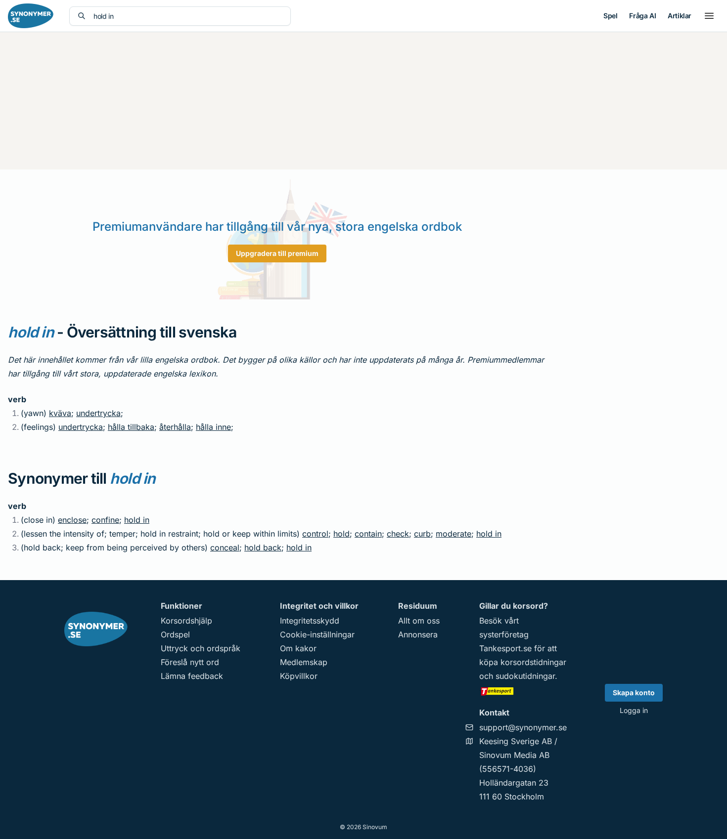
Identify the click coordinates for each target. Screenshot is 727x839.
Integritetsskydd (309, 621)
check (398, 534)
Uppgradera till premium (277, 253)
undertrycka (98, 413)
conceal (224, 547)
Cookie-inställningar (317, 634)
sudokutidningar (525, 676)
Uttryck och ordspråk (200, 648)
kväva (60, 413)
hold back (262, 547)
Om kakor (298, 648)
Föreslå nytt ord (190, 662)
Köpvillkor (299, 676)
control (315, 534)
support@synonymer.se (523, 727)
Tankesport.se (505, 648)
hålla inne (213, 427)
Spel (610, 15)
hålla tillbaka (131, 427)
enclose (72, 520)
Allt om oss (419, 621)
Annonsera (418, 634)
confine (105, 520)
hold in (136, 520)
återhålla (175, 427)
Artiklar (679, 15)
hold (341, 534)
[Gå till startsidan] (30, 15)
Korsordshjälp (186, 621)
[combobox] (187, 16)
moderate (453, 534)
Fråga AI (642, 15)
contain (368, 534)
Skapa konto (634, 692)
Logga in (634, 710)
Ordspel (175, 634)
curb (422, 534)
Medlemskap (303, 662)
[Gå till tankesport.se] (523, 691)
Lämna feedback (192, 676)
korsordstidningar (533, 662)
